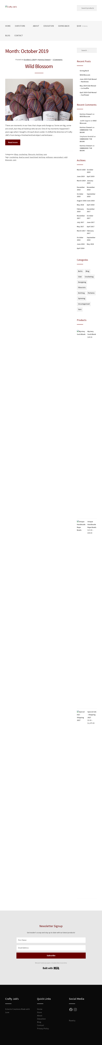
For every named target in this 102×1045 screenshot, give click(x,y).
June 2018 (90, 201)
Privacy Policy (43, 1028)
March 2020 (81, 170)
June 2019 (80, 176)
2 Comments (57, 59)
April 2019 (90, 176)
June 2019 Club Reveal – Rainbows (88, 80)
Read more (13, 142)
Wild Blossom (39, 66)
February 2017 (90, 232)
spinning (81, 298)
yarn (45, 154)
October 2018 (80, 195)
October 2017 (90, 217)
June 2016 (80, 244)
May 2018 (80, 205)
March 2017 (81, 231)
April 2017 (90, 226)
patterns (91, 293)
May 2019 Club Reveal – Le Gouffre (88, 87)
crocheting (23, 154)
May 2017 (80, 226)
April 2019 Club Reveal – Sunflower (88, 93)
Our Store (20, 26)
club (80, 277)
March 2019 (81, 180)
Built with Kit (51, 968)
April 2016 (80, 248)
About (36, 26)
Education (49, 26)
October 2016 (80, 238)
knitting (39, 154)
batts (80, 271)
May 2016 (90, 244)
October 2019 (90, 171)
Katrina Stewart (44, 59)
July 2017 (80, 222)
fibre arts (31, 154)
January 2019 (90, 181)
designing (82, 282)
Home (8, 26)
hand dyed (34, 157)
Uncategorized (84, 304)
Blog (7, 35)
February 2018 (80, 210)
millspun (49, 157)
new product (58, 157)
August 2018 (81, 201)
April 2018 (90, 205)
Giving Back (63, 26)
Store (39, 1012)
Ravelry (72, 1020)
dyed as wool (24, 157)
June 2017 (90, 222)
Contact (18, 35)
